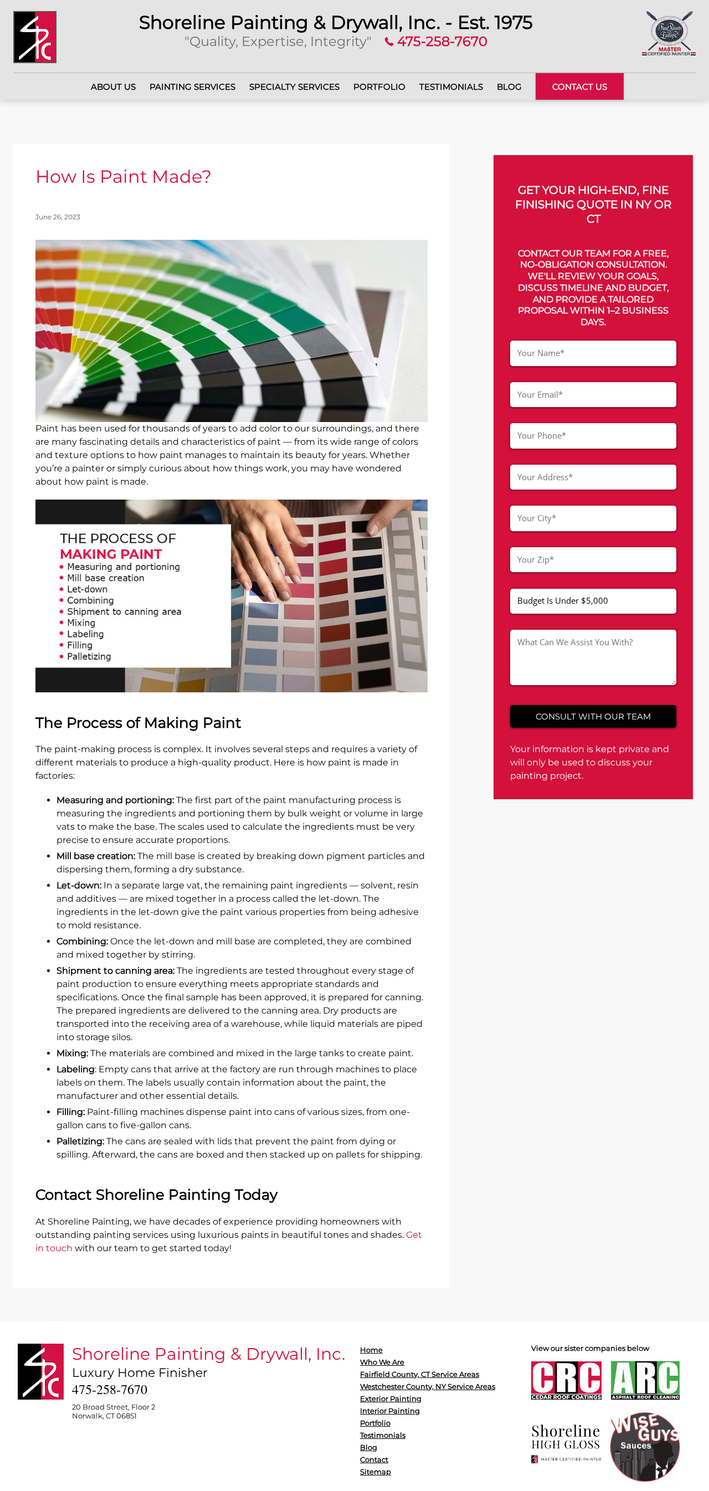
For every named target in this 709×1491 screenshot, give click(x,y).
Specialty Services (294, 86)
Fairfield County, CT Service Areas (419, 1374)
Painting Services (192, 86)
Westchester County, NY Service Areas (427, 1386)
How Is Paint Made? (123, 176)
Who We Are (382, 1362)
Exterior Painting (391, 1398)
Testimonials (451, 86)
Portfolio (379, 86)
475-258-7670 (440, 41)
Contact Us (579, 86)
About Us (113, 86)
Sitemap (375, 1471)
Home (371, 1349)
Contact (374, 1459)
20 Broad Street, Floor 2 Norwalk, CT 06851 (113, 1411)
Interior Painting (390, 1410)
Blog (509, 86)
